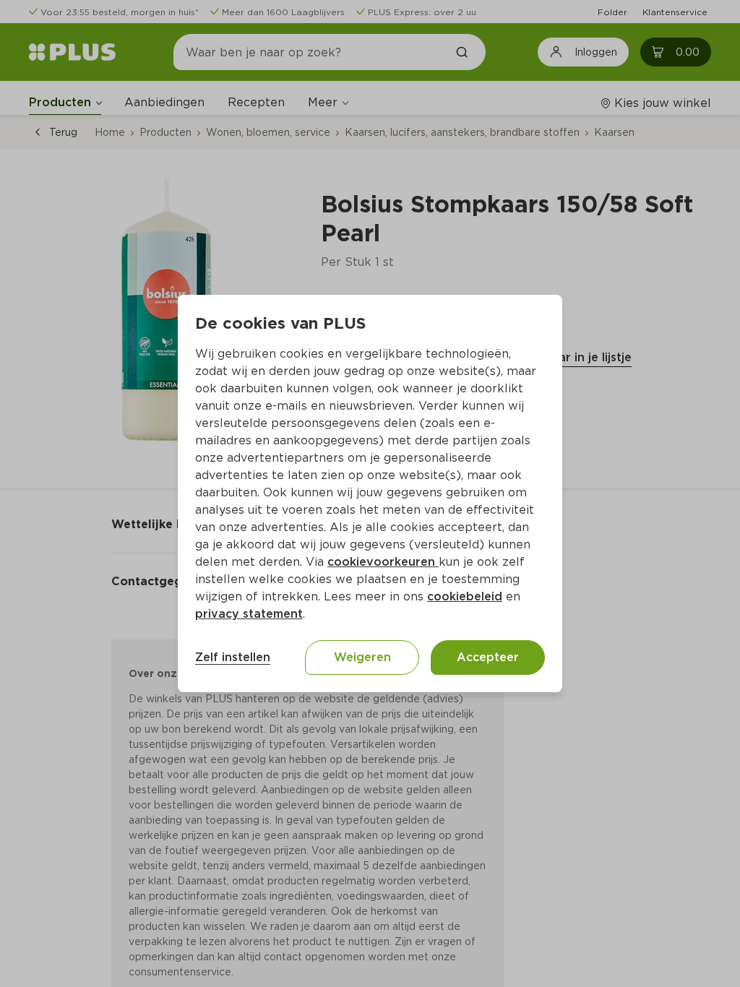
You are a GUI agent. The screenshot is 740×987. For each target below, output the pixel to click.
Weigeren (362, 657)
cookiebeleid (464, 596)
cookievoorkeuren (383, 562)
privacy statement (249, 614)
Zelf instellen (232, 657)
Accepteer (488, 657)
